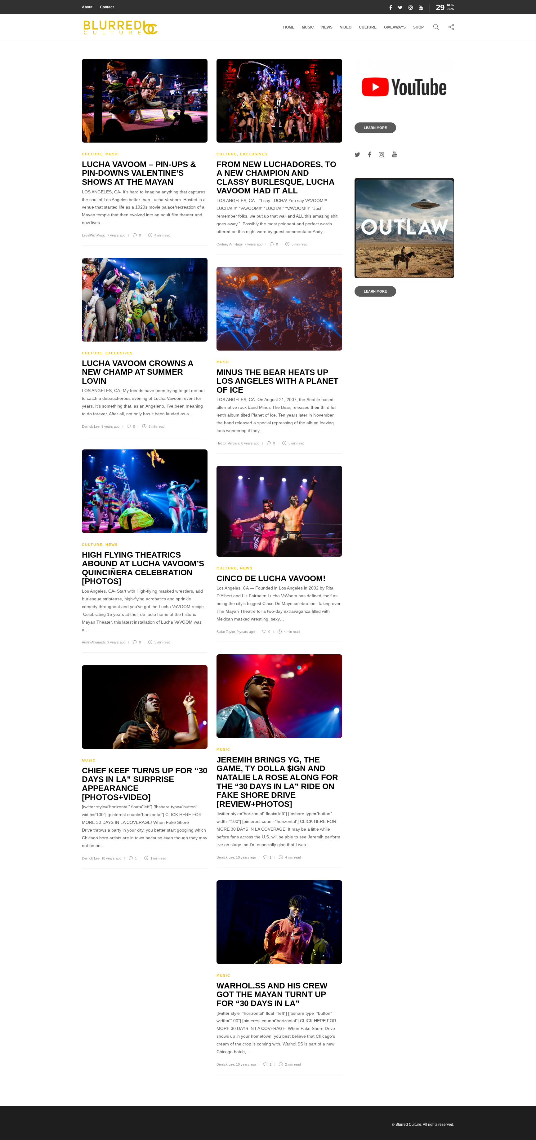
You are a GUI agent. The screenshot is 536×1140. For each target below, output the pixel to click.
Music (308, 27)
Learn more (375, 128)
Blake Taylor (226, 632)
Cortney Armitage (230, 244)
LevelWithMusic (93, 235)
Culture (368, 27)
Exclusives (253, 154)
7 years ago (116, 235)
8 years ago (110, 426)
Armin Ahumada (93, 642)
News (327, 27)
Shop (418, 27)
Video (345, 27)
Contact (107, 7)
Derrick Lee (91, 426)
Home (288, 27)
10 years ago (246, 857)
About (87, 7)
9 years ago (116, 642)
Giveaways (395, 27)
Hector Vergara (228, 443)
